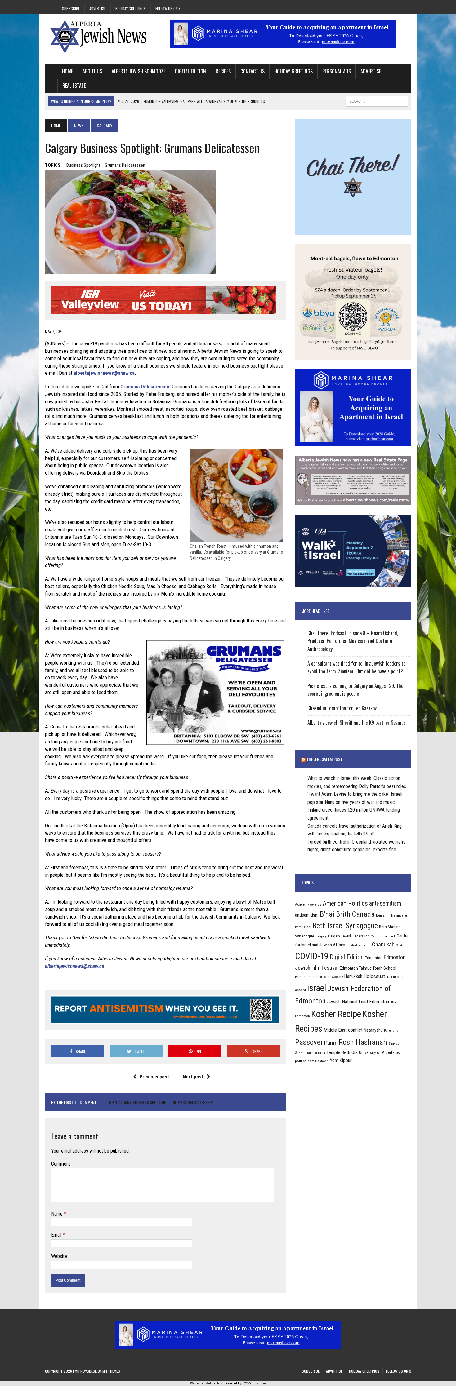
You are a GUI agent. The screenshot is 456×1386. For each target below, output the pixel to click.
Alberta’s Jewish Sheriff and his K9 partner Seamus (356, 722)
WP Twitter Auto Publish (207, 1383)
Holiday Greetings (130, 8)
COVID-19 (312, 956)
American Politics (345, 903)
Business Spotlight (83, 165)
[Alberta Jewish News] (103, 36)
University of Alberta (377, 1052)
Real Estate (74, 85)
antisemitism (307, 915)
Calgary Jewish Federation (348, 936)
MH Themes (111, 1371)
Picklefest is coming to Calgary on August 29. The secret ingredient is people (355, 689)
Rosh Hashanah (363, 1042)
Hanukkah (353, 976)
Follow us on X (168, 8)
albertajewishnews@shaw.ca (104, 373)
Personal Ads (336, 71)
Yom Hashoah (318, 1061)
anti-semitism (385, 903)
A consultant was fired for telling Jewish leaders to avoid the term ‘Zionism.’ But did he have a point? (356, 667)
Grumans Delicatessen (125, 165)
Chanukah (383, 944)
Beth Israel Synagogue (345, 925)
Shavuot (394, 1043)
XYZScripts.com (255, 1383)
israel (316, 988)
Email (57, 1235)
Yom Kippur (341, 1060)
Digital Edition (190, 71)
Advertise (97, 8)
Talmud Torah (316, 1053)
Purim (331, 1042)
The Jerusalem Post (324, 759)
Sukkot (300, 1052)
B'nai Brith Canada (347, 914)
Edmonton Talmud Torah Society (319, 977)
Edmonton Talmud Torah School (368, 968)
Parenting (391, 1030)
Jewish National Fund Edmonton (358, 1002)
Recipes (223, 71)
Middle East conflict (343, 1030)
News (78, 125)
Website (59, 1256)
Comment (60, 1164)
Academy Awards (308, 904)
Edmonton (373, 957)
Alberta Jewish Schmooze (138, 71)
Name (57, 1214)
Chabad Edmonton (358, 945)
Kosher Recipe (336, 1014)
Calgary (321, 936)
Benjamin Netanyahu (391, 915)
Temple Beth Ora (342, 1052)
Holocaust (374, 976)
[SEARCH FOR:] (377, 100)
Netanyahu (373, 1030)
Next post (193, 1077)
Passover (309, 1042)
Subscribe (71, 8)
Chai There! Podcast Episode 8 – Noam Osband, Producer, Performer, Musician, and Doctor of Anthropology (352, 641)
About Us (92, 71)
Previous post (154, 1077)
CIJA (399, 945)
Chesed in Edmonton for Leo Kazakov (342, 708)
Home (67, 71)
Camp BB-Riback (383, 936)
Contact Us (252, 71)
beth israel (303, 927)
